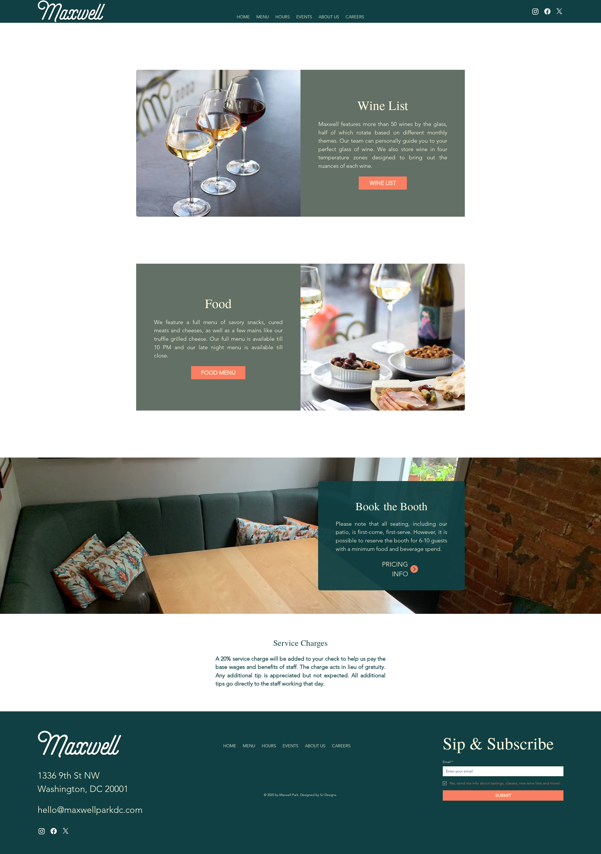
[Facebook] (547, 11)
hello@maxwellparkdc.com (90, 809)
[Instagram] (535, 11)
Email (448, 762)
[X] (559, 11)
